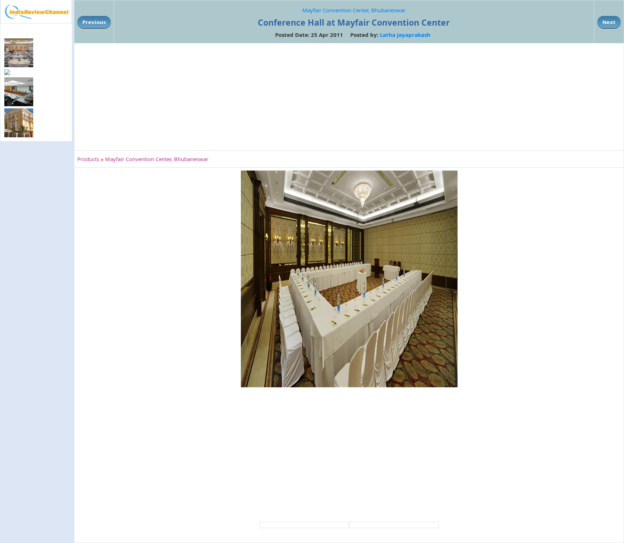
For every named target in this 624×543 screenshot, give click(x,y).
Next (609, 22)
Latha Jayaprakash (405, 34)
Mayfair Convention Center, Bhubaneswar (354, 10)
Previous (94, 22)
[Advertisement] (36, 260)
